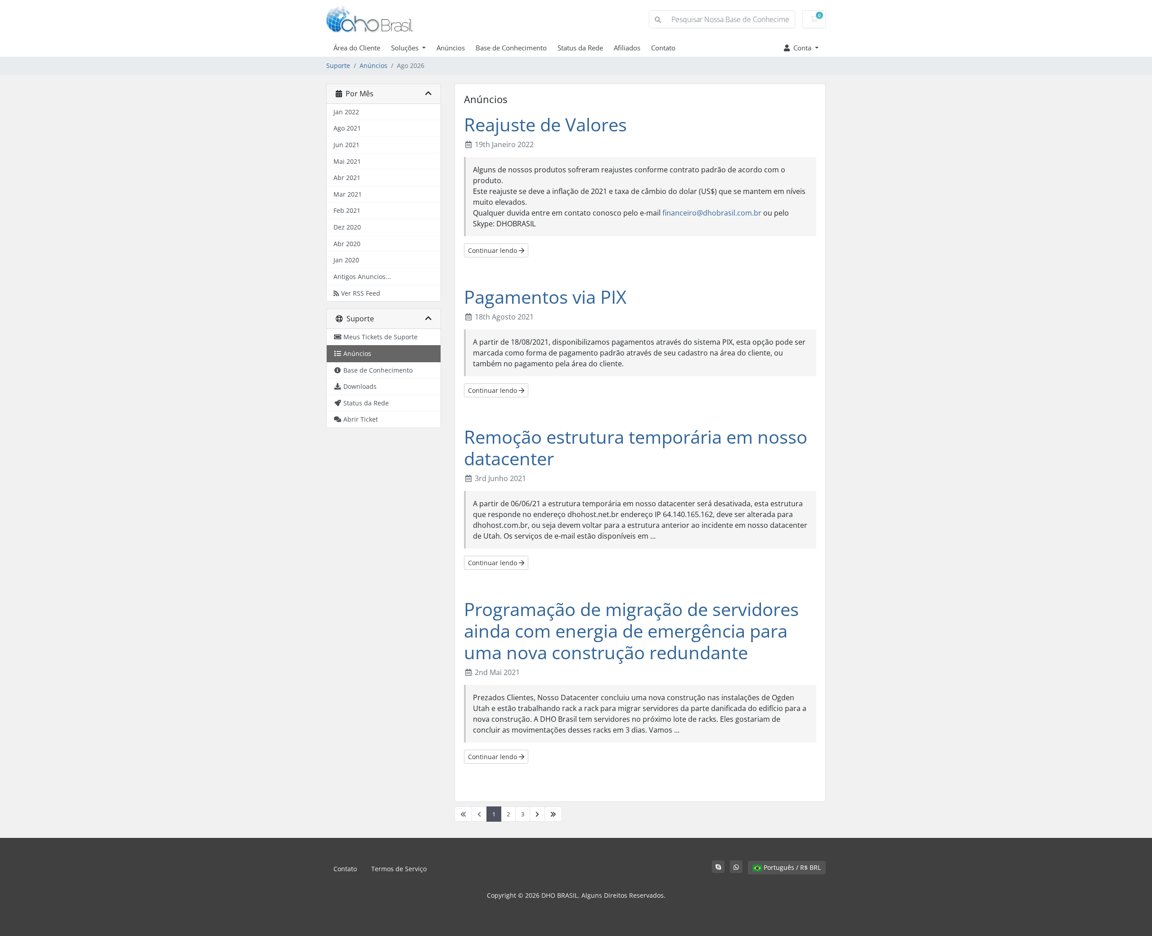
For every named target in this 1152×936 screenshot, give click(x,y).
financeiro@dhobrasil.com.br (711, 213)
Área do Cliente (356, 47)
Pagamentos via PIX (545, 296)
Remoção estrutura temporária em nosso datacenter (635, 447)
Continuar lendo (493, 250)
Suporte (338, 65)
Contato (663, 47)
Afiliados (627, 47)
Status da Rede (580, 47)
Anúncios (450, 47)
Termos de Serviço (399, 868)
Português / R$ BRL (791, 867)
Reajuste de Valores (545, 124)
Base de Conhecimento (511, 47)
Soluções (405, 47)
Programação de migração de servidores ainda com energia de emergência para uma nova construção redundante (631, 631)
